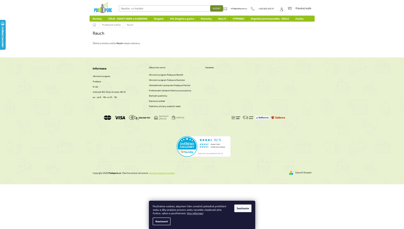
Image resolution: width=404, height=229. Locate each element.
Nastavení (161, 221)
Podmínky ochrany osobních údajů (164, 106)
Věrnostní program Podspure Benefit (166, 74)
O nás (95, 86)
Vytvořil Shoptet (303, 172)
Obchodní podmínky (158, 95)
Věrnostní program (101, 76)
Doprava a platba (157, 101)
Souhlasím (243, 208)
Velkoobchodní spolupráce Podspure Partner (169, 85)
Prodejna (97, 81)
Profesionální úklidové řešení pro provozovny (170, 90)
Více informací (195, 213)
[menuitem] (97, 19)
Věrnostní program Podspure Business (167, 80)
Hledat (216, 8)
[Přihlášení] (280, 8)
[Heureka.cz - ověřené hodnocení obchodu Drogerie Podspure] (204, 146)
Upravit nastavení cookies (162, 173)
